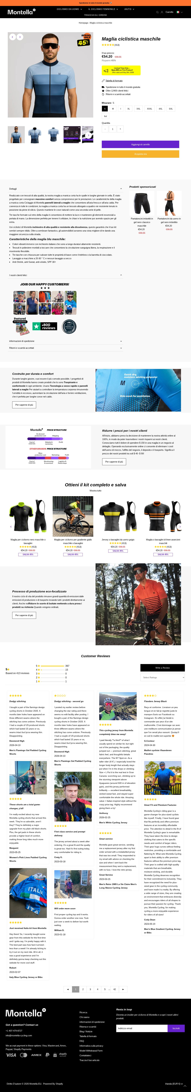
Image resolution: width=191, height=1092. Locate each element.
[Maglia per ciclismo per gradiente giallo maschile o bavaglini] (73, 516)
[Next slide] (180, 526)
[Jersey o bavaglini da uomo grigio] (118, 516)
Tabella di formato (88, 1036)
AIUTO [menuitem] (128, 9)
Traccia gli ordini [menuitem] (95, 15)
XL (128, 109)
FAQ (82, 1041)
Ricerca (83, 1012)
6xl (105, 116)
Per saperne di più (24, 405)
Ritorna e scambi (88, 1026)
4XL (160, 109)
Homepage (83, 23)
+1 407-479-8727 (14, 1030)
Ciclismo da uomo (68, 9)
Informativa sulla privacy (91, 1045)
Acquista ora (140, 154)
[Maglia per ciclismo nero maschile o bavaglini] (28, 516)
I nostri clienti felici (18, 275)
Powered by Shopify (53, 1083)
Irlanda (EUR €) (173, 1083)
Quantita (106, 123)
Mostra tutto (95, 490)
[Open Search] (157, 12)
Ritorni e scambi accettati (21, 348)
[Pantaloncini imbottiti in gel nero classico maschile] (141, 203)
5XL (171, 109)
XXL (138, 109)
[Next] (20, 37)
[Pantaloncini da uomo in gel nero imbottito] (169, 203)
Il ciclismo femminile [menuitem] (102, 9)
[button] (179, 12)
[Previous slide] (11, 526)
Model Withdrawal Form (91, 1050)
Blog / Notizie (86, 1031)
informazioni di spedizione (21, 341)
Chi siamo (84, 1017)
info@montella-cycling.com (19, 1035)
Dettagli (13, 189)
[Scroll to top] (185, 1086)
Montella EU (35, 1083)
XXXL (149, 109)
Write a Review (162, 668)
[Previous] (12, 37)
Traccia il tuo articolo (89, 1060)
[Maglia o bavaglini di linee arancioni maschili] (163, 516)
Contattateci (85, 1055)
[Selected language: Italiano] (179, 12)
